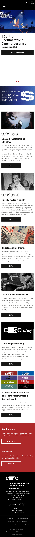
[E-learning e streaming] (17, 331)
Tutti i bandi (11, 441)
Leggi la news (17, 56)
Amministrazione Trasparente (14, 525)
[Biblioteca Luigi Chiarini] (17, 235)
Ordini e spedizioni (22, 521)
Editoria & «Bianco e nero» (14, 294)
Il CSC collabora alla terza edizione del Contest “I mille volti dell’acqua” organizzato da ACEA (16, 43)
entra (11, 165)
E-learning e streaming (12, 343)
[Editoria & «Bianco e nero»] (17, 282)
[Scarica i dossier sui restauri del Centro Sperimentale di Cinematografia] (17, 380)
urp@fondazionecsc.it (17, 534)
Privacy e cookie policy (22, 518)
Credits (27, 525)
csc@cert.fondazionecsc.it (19, 499)
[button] (16, 81)
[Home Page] (4, 6)
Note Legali (11, 521)
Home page (10, 518)
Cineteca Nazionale (13, 200)
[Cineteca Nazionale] (17, 181)
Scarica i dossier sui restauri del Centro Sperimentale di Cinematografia (15, 395)
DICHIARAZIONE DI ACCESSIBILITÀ (17, 529)
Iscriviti (11, 463)
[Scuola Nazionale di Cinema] (17, 120)
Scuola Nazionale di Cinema (13, 140)
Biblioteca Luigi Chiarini (13, 247)
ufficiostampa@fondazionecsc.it (17, 512)
